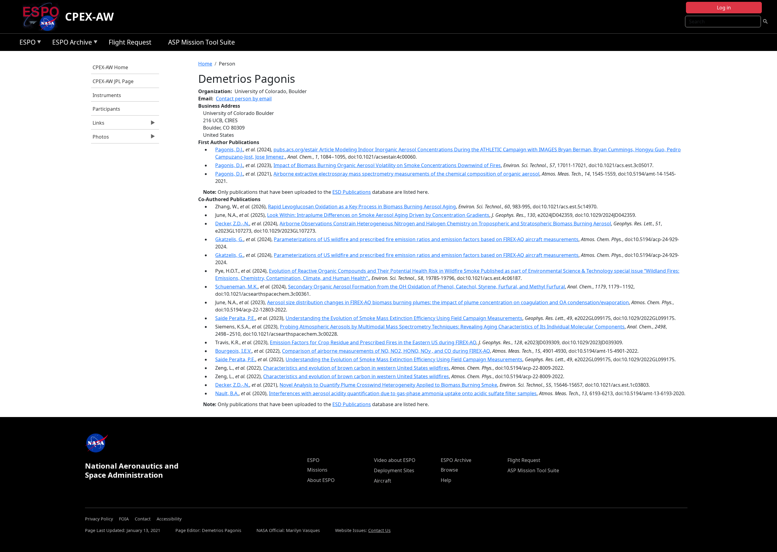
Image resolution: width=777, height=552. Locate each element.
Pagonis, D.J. (229, 149)
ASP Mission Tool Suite (201, 42)
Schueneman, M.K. (236, 286)
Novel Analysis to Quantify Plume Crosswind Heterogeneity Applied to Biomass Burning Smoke (388, 385)
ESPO (26, 43)
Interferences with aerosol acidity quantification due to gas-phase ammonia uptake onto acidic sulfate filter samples (403, 393)
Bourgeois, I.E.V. (233, 351)
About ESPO (321, 480)
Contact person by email (244, 98)
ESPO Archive (70, 43)
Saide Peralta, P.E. (235, 318)
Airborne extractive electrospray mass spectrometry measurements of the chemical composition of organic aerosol (406, 173)
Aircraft (382, 480)
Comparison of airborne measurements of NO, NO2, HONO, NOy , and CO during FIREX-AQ (386, 351)
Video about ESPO (395, 460)
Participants (106, 109)
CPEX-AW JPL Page (113, 81)
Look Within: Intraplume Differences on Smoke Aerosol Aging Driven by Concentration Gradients (378, 215)
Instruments (107, 95)
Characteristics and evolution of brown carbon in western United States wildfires (356, 368)
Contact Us (379, 530)
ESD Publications (351, 192)
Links (97, 124)
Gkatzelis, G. (229, 239)
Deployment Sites (394, 470)
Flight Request (130, 42)
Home (205, 63)
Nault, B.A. (227, 393)
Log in (724, 7)
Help (446, 480)
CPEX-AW (89, 16)
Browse (449, 469)
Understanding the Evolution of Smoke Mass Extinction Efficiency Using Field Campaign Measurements (404, 318)
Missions (317, 469)
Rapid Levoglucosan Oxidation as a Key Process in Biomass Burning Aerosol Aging (362, 206)
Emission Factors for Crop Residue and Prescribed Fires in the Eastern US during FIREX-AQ (373, 342)
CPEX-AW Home (110, 67)
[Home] (43, 17)
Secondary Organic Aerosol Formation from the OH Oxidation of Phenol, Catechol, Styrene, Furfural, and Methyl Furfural (426, 286)
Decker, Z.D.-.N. (232, 223)
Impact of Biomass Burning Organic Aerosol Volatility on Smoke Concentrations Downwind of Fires (387, 165)
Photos (100, 138)
